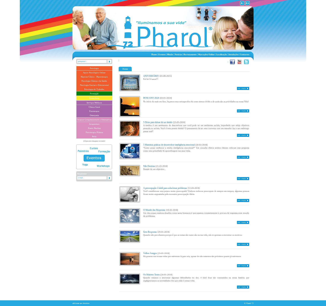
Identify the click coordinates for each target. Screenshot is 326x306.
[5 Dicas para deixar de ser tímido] (129, 134)
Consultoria (94, 98)
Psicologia (94, 68)
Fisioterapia (94, 111)
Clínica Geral (94, 107)
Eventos (162, 54)
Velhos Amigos (150, 253)
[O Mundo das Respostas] (129, 221)
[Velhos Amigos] (129, 264)
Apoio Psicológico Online (94, 72)
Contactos (244, 54)
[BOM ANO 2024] (129, 115)
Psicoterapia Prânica (94, 132)
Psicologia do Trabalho (94, 89)
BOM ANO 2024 (151, 98)
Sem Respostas (150, 232)
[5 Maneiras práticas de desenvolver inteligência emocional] (129, 157)
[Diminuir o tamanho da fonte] (242, 5)
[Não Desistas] (129, 174)
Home (154, 54)
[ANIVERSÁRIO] (129, 89)
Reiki (94, 136)
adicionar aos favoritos (80, 303)
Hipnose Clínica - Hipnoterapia (94, 77)
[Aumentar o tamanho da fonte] (247, 5)
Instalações (233, 54)
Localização (221, 54)
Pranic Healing (94, 128)
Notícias (178, 54)
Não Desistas (149, 166)
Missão (170, 54)
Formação (94, 93)
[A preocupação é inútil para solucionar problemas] (129, 200)
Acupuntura (94, 124)
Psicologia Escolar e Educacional (94, 85)
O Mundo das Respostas (154, 210)
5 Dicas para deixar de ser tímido (157, 122)
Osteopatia (94, 115)
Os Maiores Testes (151, 274)
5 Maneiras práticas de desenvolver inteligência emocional (169, 144)
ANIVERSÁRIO (151, 76)
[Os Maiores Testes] (129, 282)
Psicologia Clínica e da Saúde (94, 81)
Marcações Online (206, 54)
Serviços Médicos (94, 102)
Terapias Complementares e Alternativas (94, 120)
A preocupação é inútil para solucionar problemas (165, 188)
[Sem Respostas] (129, 240)
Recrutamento (190, 54)
